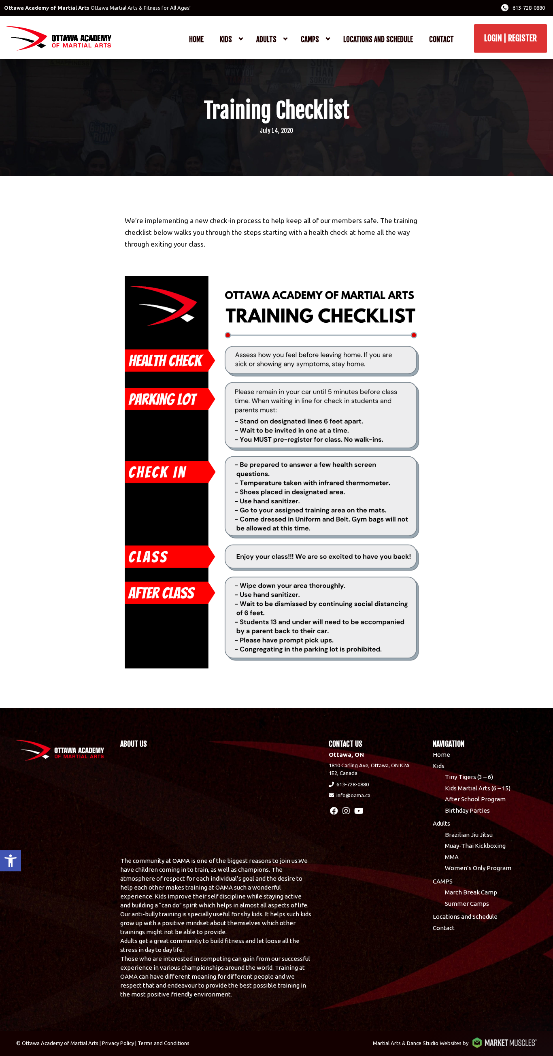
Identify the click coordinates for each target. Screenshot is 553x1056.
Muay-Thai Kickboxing (475, 845)
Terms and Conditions (163, 1043)
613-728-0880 (529, 8)
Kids (226, 39)
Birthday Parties (467, 810)
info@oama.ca (353, 795)
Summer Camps (467, 903)
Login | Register (510, 38)
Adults (266, 39)
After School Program (475, 799)
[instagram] (346, 810)
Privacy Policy (118, 1043)
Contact (441, 39)
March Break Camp (471, 892)
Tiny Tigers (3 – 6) (469, 776)
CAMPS (310, 39)
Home (196, 39)
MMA (452, 857)
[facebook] (334, 810)
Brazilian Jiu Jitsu (469, 834)
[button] (10, 860)
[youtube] (359, 810)
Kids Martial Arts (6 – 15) (477, 788)
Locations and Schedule (378, 39)
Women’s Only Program (478, 867)
